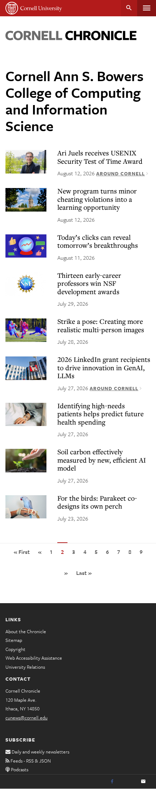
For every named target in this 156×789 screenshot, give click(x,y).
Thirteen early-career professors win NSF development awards (89, 283)
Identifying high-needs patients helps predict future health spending (100, 413)
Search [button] (129, 8)
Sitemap (13, 640)
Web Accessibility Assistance (33, 657)
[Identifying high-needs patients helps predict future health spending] (25, 414)
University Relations (25, 667)
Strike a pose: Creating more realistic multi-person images (100, 325)
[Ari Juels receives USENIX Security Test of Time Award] (25, 161)
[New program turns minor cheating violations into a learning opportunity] (25, 199)
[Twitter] (127, 782)
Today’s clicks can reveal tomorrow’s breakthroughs (97, 241)
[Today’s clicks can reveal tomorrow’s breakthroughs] (25, 245)
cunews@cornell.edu (26, 717)
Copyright (15, 649)
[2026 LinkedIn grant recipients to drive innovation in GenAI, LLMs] (25, 367)
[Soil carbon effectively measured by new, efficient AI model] (25, 460)
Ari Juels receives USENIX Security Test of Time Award (100, 157)
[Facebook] (112, 782)
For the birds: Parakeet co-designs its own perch (97, 502)
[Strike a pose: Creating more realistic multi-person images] (25, 329)
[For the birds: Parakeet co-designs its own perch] (25, 506)
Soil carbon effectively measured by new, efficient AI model (101, 459)
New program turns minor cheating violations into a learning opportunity (97, 199)
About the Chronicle (25, 631)
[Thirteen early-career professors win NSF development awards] (25, 283)
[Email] (143, 782)
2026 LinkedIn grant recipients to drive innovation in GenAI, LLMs (103, 367)
